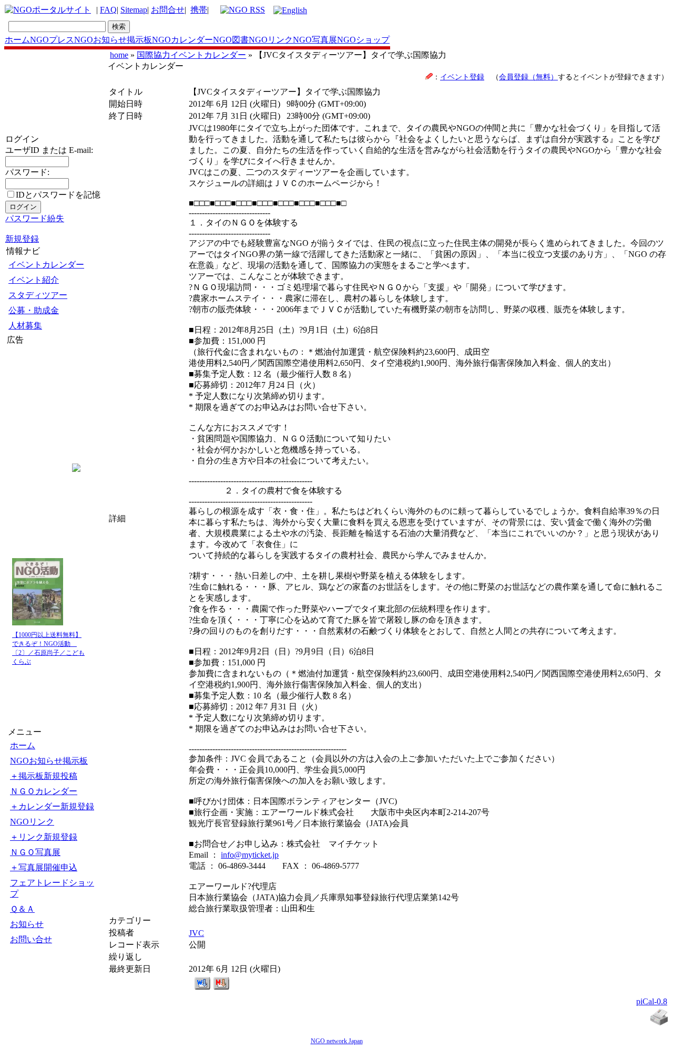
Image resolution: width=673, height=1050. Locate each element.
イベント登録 (462, 77)
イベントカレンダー (46, 264)
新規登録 (22, 238)
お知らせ (27, 924)
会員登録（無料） (528, 77)
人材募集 (25, 325)
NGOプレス (52, 39)
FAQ (108, 9)
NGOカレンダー (182, 39)
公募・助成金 (33, 310)
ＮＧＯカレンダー (43, 791)
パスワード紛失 (34, 218)
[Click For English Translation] (290, 10)
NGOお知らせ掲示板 (113, 39)
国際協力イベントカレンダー (191, 54)
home (119, 54)
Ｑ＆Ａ (22, 908)
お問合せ (168, 9)
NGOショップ (363, 39)
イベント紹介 (33, 279)
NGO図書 (231, 39)
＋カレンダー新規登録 (52, 806)
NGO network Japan (337, 1041)
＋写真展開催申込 (43, 867)
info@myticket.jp (250, 854)
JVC (196, 933)
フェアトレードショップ (52, 888)
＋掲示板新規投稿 (43, 775)
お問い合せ (31, 939)
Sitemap (133, 9)
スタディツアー (37, 295)
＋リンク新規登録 (43, 836)
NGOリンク (271, 39)
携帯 (198, 9)
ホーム (17, 39)
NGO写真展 (315, 39)
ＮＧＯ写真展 (35, 852)
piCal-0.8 (651, 1001)
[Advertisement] (38, 409)
